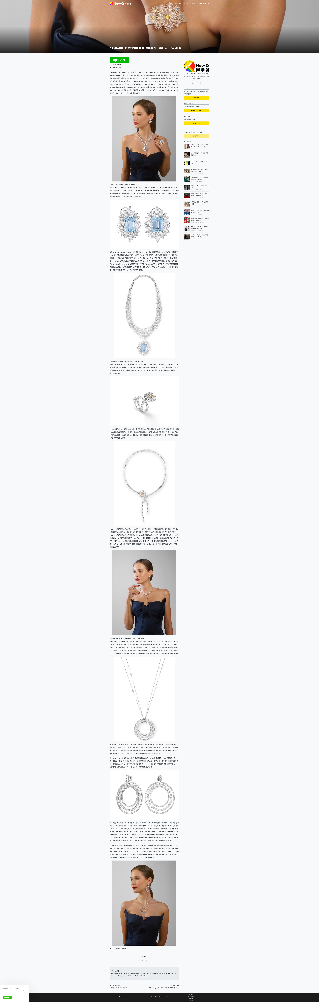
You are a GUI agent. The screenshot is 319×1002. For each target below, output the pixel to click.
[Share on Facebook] (142, 960)
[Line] (200, 83)
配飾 (125, 948)
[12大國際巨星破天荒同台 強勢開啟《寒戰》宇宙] (187, 212)
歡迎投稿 (191, 1000)
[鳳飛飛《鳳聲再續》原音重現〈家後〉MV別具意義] (187, 195)
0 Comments (200, 148)
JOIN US (196, 97)
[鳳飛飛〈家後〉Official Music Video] (187, 187)
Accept (7, 997)
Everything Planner (196, 110)
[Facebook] (192, 83)
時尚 (120, 948)
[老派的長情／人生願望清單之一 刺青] (187, 163)
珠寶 (123, 948)
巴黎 (118, 948)
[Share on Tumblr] (146, 960)
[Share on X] (138, 960)
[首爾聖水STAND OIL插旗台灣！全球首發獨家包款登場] (187, 228)
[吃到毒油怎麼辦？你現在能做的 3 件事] (187, 204)
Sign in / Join (202, 3)
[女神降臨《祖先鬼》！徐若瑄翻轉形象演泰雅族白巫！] (187, 179)
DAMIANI (115, 948)
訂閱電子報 (196, 123)
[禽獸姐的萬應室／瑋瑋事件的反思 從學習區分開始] (187, 171)
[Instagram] (196, 83)
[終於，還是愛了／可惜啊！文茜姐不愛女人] (187, 155)
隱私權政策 (191, 996)
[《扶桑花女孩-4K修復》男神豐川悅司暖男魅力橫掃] (187, 220)
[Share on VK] (150, 960)
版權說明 (191, 998)
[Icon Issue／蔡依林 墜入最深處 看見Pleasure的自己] (187, 236)
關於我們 (191, 995)
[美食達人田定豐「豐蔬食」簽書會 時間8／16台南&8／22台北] (187, 146)
